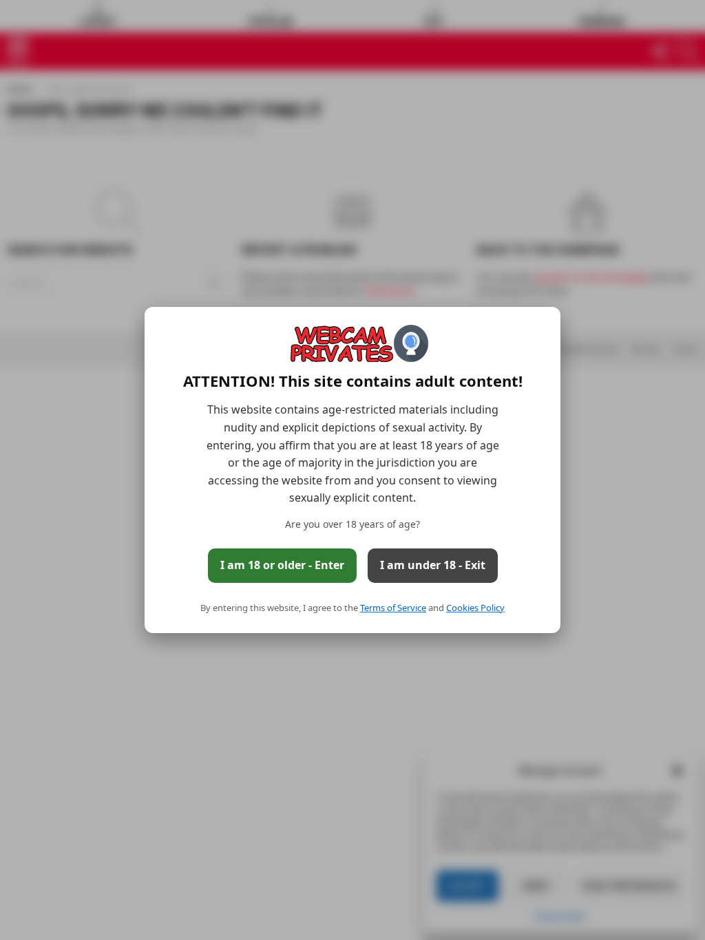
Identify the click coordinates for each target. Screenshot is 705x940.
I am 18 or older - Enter (282, 565)
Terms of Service (393, 607)
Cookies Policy (475, 607)
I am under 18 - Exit (432, 565)
